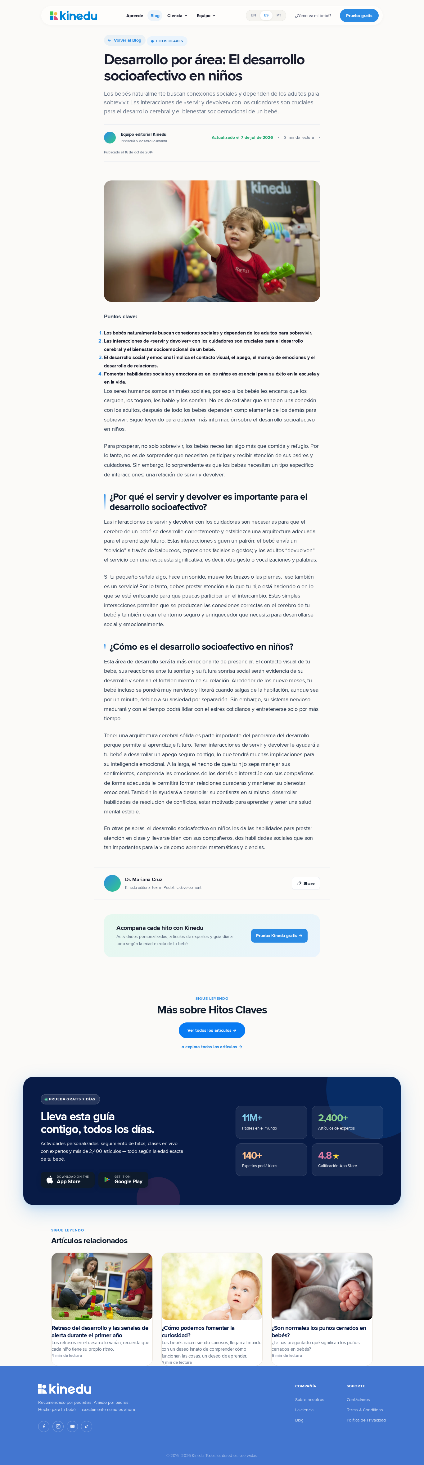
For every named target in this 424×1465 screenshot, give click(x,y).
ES (266, 15)
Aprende (134, 15)
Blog (155, 15)
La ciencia (304, 1410)
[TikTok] (86, 1426)
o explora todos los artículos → (212, 1047)
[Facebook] (43, 1426)
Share (309, 883)
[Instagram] (58, 1426)
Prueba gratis (359, 15)
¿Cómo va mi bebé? (313, 15)
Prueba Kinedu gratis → (279, 935)
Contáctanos (358, 1399)
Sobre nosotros (309, 1399)
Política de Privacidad (366, 1420)
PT (279, 15)
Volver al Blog (127, 40)
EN (253, 15)
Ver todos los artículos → (212, 1030)
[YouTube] (72, 1426)
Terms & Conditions (365, 1410)
